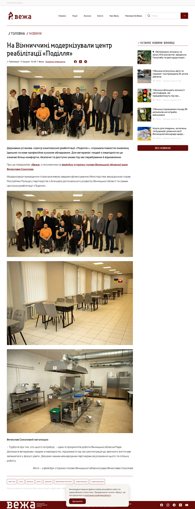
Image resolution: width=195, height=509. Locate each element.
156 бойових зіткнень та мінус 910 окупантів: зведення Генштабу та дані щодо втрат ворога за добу (169, 54)
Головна (18, 33)
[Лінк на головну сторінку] (20, 16)
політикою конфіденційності (98, 495)
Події (74, 15)
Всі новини (163, 148)
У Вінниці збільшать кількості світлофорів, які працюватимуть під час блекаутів (169, 94)
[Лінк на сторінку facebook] (161, 505)
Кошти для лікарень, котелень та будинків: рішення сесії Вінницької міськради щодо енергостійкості (169, 132)
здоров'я (48, 482)
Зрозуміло (77, 501)
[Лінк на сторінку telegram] (174, 505)
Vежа (21, 482)
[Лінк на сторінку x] (180, 505)
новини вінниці (81, 482)
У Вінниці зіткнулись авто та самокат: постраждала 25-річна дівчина (170, 73)
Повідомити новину (15, 3)
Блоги (100, 15)
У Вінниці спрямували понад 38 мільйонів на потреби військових (170, 112)
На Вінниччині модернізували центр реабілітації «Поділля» (59, 49)
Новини (62, 15)
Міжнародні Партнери (64, 482)
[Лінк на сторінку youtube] (186, 505)
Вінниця (30, 482)
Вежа (39, 482)
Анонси (87, 15)
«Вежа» (35, 164)
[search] (184, 16)
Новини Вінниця (97, 482)
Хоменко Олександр (55, 61)
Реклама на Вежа (133, 15)
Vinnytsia (11, 482)
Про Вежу (114, 15)
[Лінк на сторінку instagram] (167, 505)
